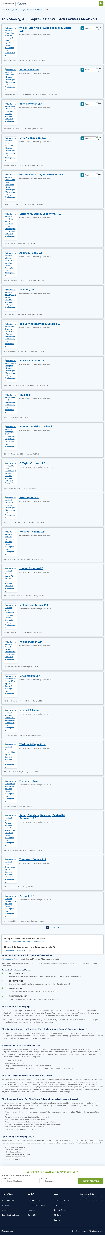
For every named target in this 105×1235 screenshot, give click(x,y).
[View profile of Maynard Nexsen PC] (10, 579)
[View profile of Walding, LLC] (10, 299)
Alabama (39, 10)
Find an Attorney (8, 1194)
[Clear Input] (37, 1181)
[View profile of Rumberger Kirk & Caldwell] (10, 437)
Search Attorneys (91, 1181)
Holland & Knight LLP (32, 531)
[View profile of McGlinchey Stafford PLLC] (10, 616)
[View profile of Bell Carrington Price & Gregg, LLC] (10, 335)
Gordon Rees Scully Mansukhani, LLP (41, 174)
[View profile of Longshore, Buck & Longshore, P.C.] (10, 226)
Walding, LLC (27, 289)
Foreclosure (39, 941)
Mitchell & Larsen (29, 710)
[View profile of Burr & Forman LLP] (10, 113)
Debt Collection (28, 941)
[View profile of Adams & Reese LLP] (10, 264)
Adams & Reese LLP (31, 252)
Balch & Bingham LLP (32, 360)
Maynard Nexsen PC (31, 568)
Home (3, 10)
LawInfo (31, 1194)
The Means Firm (28, 781)
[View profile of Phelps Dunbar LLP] (10, 651)
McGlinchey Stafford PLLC (34, 605)
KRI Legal (25, 394)
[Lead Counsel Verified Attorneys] (10, 959)
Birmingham (9, 950)
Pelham (28, 950)
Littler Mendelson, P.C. (32, 137)
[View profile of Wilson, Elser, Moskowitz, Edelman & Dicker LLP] (10, 41)
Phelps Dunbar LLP (30, 641)
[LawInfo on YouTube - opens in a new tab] (95, 1198)
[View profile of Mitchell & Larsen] (10, 720)
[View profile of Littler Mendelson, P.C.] (10, 149)
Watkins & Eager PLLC (32, 744)
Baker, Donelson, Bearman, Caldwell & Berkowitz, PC (42, 817)
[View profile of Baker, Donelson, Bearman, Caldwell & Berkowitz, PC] (10, 830)
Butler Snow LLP (29, 69)
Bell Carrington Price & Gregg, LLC (39, 323)
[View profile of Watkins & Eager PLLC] (10, 755)
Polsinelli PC (26, 896)
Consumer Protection (12, 941)
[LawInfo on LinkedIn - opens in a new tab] (101, 1198)
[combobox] (20, 1181)
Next (55, 927)
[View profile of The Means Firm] (10, 791)
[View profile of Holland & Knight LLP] (10, 543)
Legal (56, 1194)
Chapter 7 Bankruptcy (27, 10)
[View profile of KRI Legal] (10, 403)
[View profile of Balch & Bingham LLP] (10, 370)
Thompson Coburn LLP (32, 859)
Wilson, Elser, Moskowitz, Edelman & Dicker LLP (45, 29)
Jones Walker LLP (29, 676)
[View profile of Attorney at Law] (10, 507)
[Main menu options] (9, 3)
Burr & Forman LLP (30, 103)
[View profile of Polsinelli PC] (10, 906)
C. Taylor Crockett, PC (32, 463)
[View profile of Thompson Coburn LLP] (10, 870)
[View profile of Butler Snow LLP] (10, 79)
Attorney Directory (13, 10)
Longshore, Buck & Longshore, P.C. (40, 213)
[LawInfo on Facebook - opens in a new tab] (82, 1198)
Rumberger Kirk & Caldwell (35, 426)
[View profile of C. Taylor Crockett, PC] (10, 473)
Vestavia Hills (20, 950)
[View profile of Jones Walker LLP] (10, 686)
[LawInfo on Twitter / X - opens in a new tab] (88, 1198)
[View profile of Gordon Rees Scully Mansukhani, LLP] (10, 187)
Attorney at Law (29, 497)
